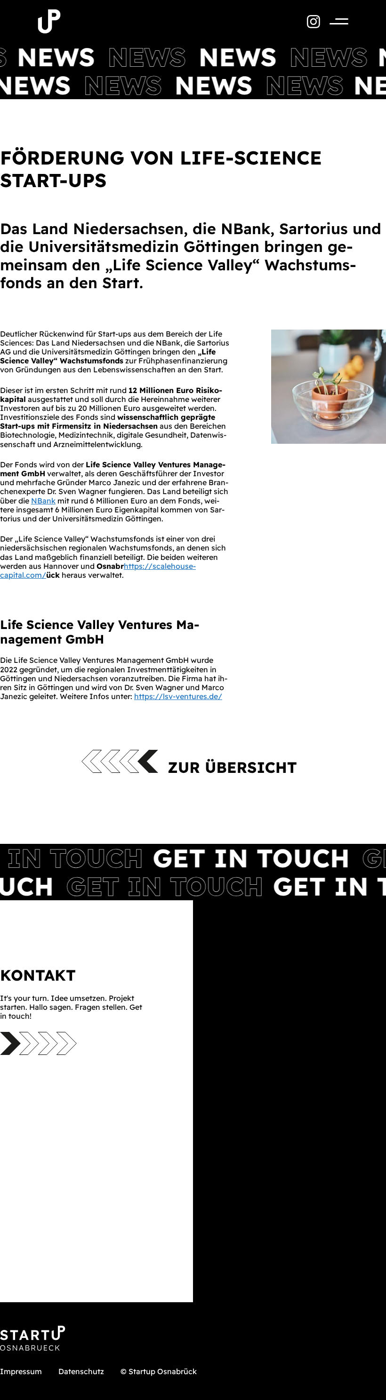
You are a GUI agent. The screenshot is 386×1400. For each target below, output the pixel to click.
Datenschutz (81, 1371)
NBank (43, 500)
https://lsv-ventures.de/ (178, 696)
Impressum (21, 1371)
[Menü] (334, 21)
